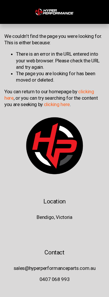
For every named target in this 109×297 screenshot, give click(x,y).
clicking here (57, 104)
